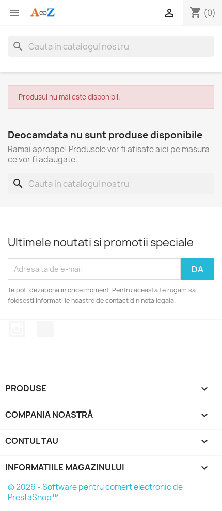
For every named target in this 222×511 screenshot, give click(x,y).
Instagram (17, 329)
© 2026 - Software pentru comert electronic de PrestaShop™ (95, 492)
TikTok (45, 329)
